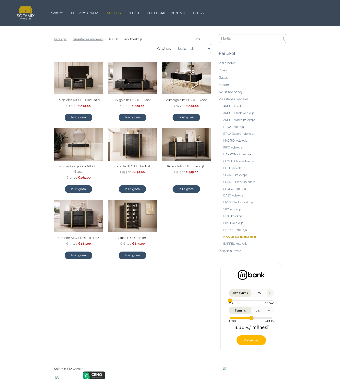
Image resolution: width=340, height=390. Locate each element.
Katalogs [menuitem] (113, 13)
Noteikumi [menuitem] (156, 13)
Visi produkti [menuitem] (227, 63)
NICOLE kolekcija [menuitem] (235, 230)
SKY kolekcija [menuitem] (232, 209)
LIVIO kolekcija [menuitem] (233, 223)
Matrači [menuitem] (224, 85)
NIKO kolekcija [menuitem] (233, 216)
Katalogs (60, 39)
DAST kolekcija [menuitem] (233, 195)
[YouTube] (282, 377)
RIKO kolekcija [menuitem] (233, 147)
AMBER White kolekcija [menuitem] (239, 120)
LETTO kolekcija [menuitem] (234, 168)
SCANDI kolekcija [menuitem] (235, 175)
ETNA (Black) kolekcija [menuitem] (238, 134)
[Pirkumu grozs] (327, 13)
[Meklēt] (318, 13)
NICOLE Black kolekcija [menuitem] (239, 237)
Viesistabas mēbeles (88, 39)
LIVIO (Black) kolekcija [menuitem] (238, 202)
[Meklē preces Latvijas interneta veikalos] (234, 369)
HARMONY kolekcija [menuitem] (237, 154)
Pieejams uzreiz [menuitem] (84, 13)
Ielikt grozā (78, 117)
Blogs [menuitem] (198, 13)
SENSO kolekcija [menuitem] (234, 189)
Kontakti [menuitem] (179, 13)
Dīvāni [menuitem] (223, 70)
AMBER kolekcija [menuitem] (234, 106)
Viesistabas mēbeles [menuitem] (234, 99)
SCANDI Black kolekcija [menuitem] (239, 182)
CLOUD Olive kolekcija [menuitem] (238, 161)
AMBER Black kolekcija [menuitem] (238, 113)
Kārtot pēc (164, 48)
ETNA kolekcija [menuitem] (233, 127)
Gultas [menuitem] (223, 77)
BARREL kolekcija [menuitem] (235, 243)
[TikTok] (265, 377)
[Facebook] (256, 377)
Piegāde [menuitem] (134, 13)
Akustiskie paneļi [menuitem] (230, 92)
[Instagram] (273, 377)
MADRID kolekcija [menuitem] (235, 140)
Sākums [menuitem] (57, 13)
